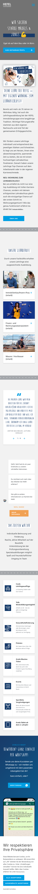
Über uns (14, 219)
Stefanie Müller (17, 209)
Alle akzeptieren (13, 878)
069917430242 (16, 785)
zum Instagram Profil (15, 50)
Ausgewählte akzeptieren (16, 883)
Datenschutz (20, 872)
